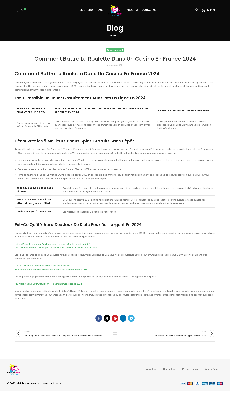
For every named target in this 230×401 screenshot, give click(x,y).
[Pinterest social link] (115, 318)
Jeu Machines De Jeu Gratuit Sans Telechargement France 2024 (48, 283)
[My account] (196, 10)
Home (113, 35)
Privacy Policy (190, 369)
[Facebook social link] (98, 318)
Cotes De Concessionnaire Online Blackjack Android (42, 265)
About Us (151, 369)
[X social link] (107, 318)
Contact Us (169, 369)
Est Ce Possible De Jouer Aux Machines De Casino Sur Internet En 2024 (52, 243)
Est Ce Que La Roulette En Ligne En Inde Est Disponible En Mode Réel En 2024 (56, 247)
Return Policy (212, 369)
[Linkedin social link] (123, 318)
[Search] (16, 10)
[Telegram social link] (131, 318)
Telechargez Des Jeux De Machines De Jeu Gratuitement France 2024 (51, 269)
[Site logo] (115, 9)
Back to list (115, 333)
